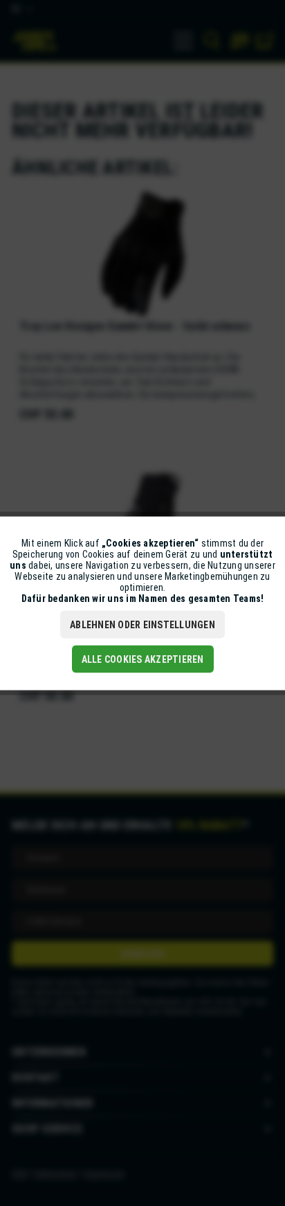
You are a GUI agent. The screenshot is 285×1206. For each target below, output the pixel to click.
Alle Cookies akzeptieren (143, 658)
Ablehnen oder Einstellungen (142, 624)
